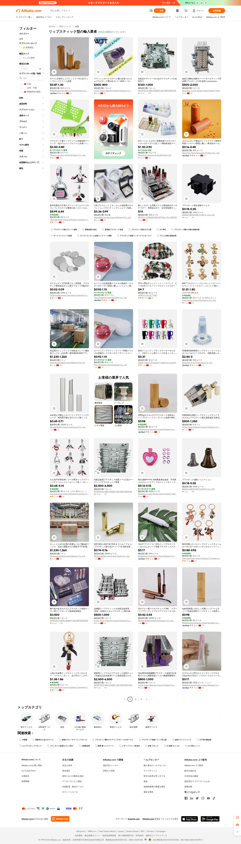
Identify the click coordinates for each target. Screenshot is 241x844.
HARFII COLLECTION (147, 295)
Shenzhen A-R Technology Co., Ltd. (197, 362)
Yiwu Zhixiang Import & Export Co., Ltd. (110, 297)
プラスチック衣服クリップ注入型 (154, 740)
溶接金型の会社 (91, 230)
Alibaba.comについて (31, 759)
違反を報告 (148, 792)
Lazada (121, 831)
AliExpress (80, 831)
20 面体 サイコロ (173, 746)
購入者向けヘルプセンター (155, 765)
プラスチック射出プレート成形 (65, 230)
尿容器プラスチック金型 (114, 230)
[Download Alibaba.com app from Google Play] (210, 819)
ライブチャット (150, 771)
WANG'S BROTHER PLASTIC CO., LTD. (198, 215)
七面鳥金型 (85, 746)
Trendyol (150, 831)
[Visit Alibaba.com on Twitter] (197, 798)
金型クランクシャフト (183, 740)
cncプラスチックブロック (32, 746)
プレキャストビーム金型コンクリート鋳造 (96, 236)
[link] (237, 817)
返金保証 (66, 771)
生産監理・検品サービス (73, 786)
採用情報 (25, 781)
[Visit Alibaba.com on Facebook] (186, 798)
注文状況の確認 (191, 776)
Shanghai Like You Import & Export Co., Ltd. (112, 217)
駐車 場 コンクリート (106, 746)
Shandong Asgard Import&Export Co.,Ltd (67, 362)
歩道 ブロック (153, 746)
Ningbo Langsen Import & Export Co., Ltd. (67, 155)
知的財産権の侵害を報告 (154, 786)
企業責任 (25, 776)
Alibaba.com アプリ (151, 819)
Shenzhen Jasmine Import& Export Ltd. (155, 155)
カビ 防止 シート (194, 746)
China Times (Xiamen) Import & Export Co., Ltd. (113, 90)
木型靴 (24, 740)
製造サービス (65, 26)
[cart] (186, 11)
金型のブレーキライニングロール (74, 740)
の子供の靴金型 (205, 740)
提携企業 (188, 786)
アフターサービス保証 (72, 781)
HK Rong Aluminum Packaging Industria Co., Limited (69, 295)
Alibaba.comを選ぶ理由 (31, 765)
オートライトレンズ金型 (62, 236)
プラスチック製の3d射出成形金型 (187, 230)
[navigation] (31, 363)
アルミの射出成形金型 (168, 236)
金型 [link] (77, 26)
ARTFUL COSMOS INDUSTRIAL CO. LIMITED (157, 217)
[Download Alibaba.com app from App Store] (189, 819)
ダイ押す (162, 230)
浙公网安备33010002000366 (166, 840)
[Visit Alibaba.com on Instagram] (202, 798)
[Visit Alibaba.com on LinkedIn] (191, 798)
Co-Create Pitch (28, 771)
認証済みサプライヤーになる (197, 781)
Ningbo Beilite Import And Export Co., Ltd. (68, 427)
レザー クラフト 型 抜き (131, 746)
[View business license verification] (145, 839)
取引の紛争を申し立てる (154, 776)
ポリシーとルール (70, 792)
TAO (142, 831)
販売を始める (190, 771)
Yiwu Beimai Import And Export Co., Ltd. (199, 300)
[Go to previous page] (124, 699)
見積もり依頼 (109, 771)
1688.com (92, 831)
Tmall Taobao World (106, 831)
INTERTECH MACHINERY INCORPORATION (157, 90)
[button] (151, 10)
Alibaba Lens (27, 819)
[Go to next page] (146, 699)
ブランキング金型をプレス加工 (61, 746)
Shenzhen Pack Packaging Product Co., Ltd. (201, 153)
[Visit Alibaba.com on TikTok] (214, 798)
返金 (146, 781)
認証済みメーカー (111, 765)
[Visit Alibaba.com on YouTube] (208, 798)
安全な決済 (67, 765)
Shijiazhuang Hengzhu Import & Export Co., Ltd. (69, 90)
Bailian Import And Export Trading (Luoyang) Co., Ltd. (157, 362)
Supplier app (134, 819)
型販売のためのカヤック (44, 740)
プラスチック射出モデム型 (141, 230)
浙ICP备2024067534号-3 (192, 840)
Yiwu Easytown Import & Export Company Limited (69, 220)
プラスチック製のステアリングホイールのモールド (114, 740)
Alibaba (52, 26)
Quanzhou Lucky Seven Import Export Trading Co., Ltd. (201, 90)
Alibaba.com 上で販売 (193, 765)
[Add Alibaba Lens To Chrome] (60, 819)
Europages (161, 831)
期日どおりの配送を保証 (73, 776)
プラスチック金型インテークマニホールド (136, 236)
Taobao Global (132, 831)
